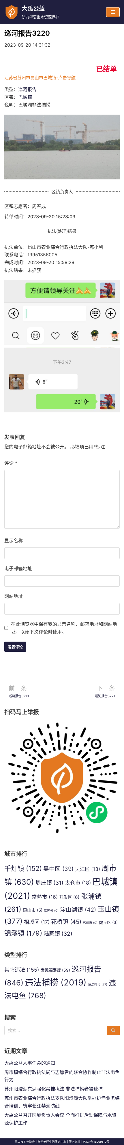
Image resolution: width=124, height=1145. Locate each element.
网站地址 (13, 596)
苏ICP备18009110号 (96, 1141)
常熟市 (45, 897)
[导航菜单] (113, 12)
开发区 (69, 897)
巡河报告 (27, 89)
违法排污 (97, 984)
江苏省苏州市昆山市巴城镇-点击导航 (40, 77)
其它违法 (21, 969)
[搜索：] (62, 1030)
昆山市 (32, 910)
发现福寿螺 (55, 970)
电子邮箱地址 (18, 568)
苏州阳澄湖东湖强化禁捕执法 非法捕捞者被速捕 (53, 1089)
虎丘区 (108, 922)
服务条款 (74, 1141)
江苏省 (51, 911)
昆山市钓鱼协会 (25, 1141)
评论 (10, 463)
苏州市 (90, 923)
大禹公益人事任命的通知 (29, 1063)
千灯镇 (23, 869)
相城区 (37, 922)
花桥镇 (66, 921)
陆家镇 (58, 933)
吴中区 (58, 868)
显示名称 (13, 540)
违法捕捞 (56, 982)
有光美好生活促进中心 (51, 1141)
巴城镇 (25, 97)
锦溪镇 (23, 933)
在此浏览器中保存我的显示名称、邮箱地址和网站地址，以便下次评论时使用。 (64, 628)
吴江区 (87, 869)
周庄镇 (49, 882)
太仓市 (78, 883)
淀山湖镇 (78, 909)
